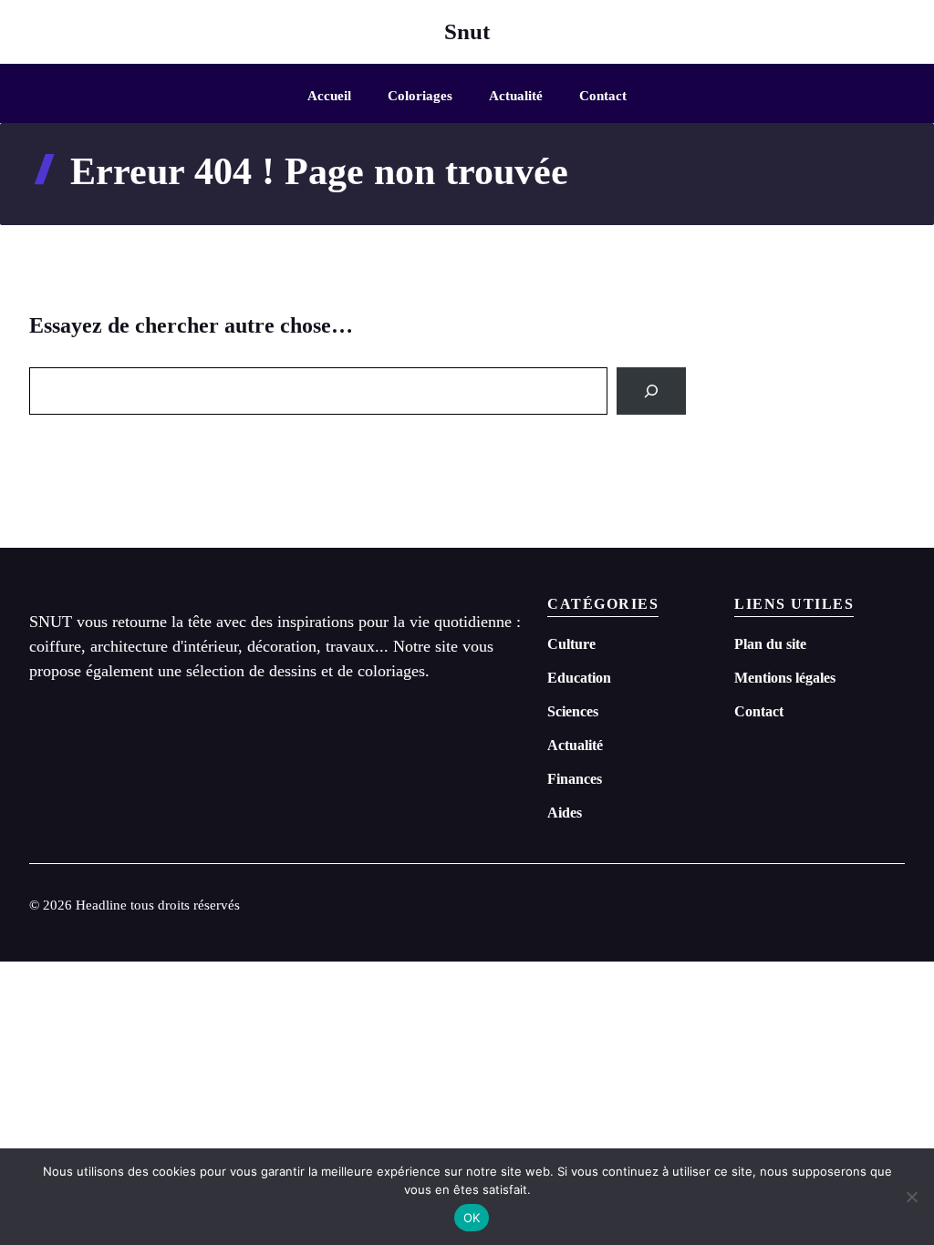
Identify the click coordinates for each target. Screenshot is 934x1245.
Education (579, 677)
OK (472, 1217)
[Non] (911, 1197)
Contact (603, 95)
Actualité (516, 95)
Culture (571, 644)
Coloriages (420, 95)
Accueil (329, 95)
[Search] (651, 391)
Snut (467, 31)
